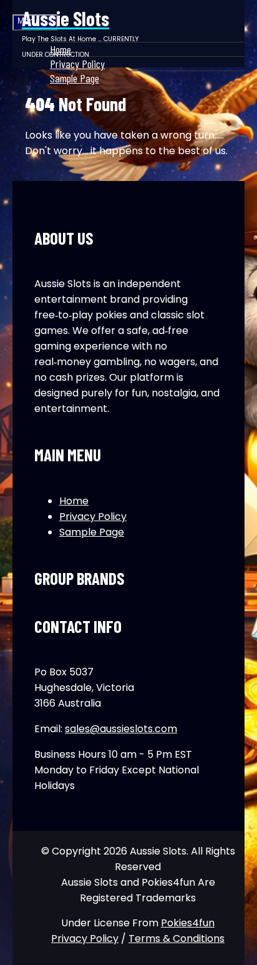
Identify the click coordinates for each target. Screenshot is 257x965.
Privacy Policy (93, 516)
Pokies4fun (188, 923)
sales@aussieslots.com (121, 729)
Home (74, 501)
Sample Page (74, 78)
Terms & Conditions (176, 938)
